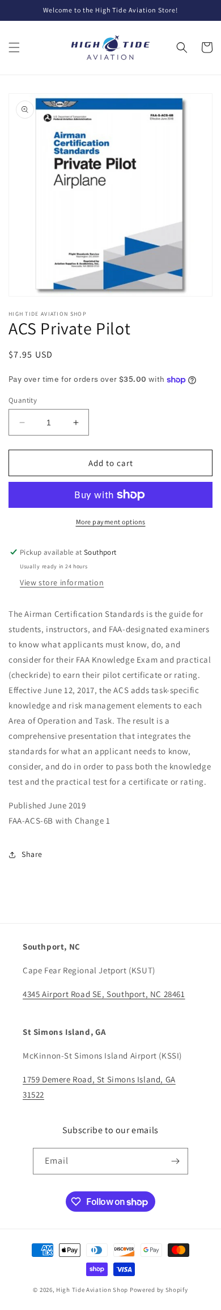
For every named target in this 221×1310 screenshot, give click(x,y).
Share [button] (32, 854)
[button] (14, 47)
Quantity (22, 400)
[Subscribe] (175, 1161)
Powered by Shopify (159, 1290)
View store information (62, 582)
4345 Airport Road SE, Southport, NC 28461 (104, 994)
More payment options (111, 521)
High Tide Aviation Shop (92, 1290)
